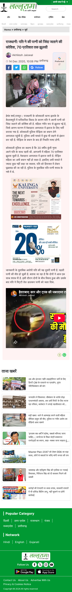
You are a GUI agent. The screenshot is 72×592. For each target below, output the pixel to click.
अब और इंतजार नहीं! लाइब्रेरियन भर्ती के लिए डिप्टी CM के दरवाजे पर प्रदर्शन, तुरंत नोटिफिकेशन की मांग (47, 382)
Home (7, 29)
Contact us (9, 580)
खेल (63, 17)
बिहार (32, 24)
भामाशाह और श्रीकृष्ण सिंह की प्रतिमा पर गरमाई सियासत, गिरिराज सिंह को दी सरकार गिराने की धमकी (48, 473)
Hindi (6, 542)
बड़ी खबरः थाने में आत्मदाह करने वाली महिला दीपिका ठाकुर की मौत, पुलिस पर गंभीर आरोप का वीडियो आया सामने (47, 419)
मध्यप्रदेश (49, 24)
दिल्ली (4, 24)
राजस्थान (34, 520)
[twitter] (40, 564)
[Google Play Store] (25, 572)
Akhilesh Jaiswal (22, 55)
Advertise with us (40, 580)
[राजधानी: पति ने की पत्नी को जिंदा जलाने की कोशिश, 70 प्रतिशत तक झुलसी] (9, 67)
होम (8, 17)
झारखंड (40, 24)
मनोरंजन (37, 17)
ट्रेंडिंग (51, 17)
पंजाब (68, 24)
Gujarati (34, 542)
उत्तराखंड (24, 24)
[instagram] (46, 564)
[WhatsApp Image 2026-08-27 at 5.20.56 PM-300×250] (36, 263)
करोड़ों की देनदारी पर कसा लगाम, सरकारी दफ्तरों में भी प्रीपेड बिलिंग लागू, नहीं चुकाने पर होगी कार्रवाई (48, 492)
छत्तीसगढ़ (60, 24)
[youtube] (51, 564)
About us (23, 580)
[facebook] (34, 564)
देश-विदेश (22, 17)
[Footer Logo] (36, 556)
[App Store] (46, 572)
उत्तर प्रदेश (13, 24)
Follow (39, 67)
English (19, 542)
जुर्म (25, 29)
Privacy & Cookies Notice (17, 584)
